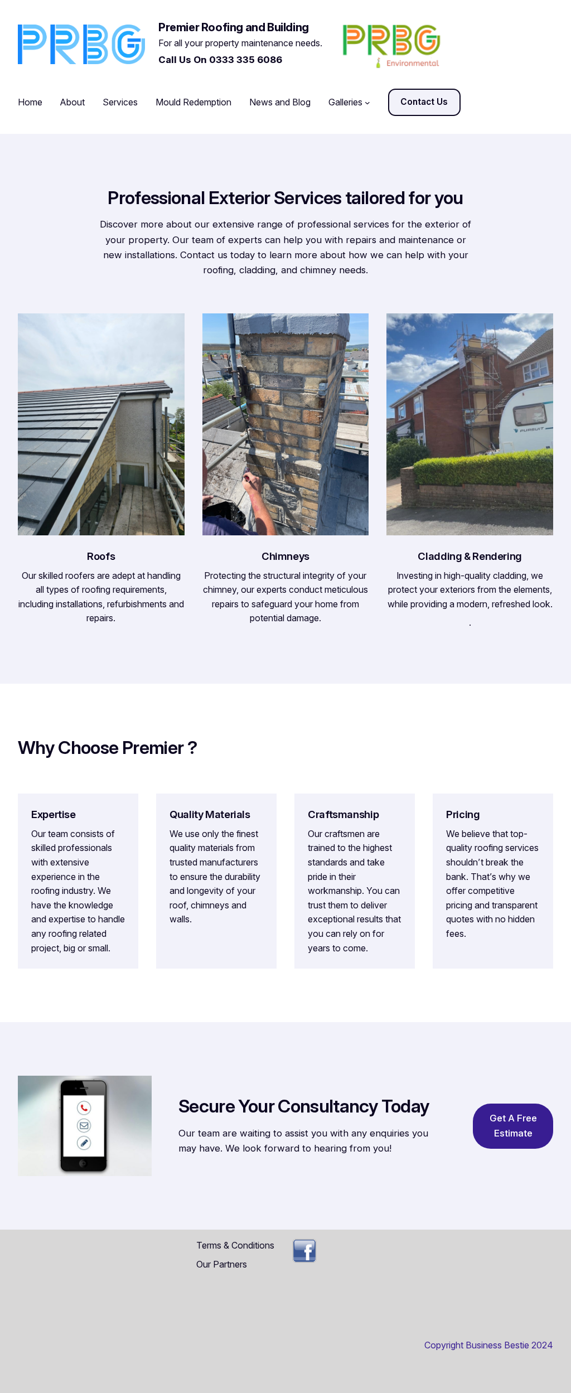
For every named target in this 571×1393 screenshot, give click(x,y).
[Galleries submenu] (367, 102)
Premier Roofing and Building (233, 27)
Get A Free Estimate (513, 1126)
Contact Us (424, 101)
